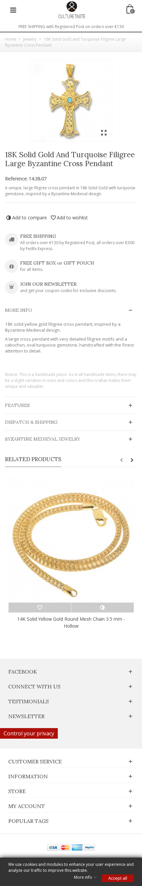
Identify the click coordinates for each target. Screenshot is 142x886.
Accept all (117, 878)
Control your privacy (29, 733)
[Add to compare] (102, 607)
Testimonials (28, 701)
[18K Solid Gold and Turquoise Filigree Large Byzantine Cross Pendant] (71, 101)
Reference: (16, 179)
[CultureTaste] (71, 9)
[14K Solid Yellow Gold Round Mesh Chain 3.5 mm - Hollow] (71, 540)
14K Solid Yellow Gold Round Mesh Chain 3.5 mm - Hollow (71, 622)
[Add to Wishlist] (39, 607)
